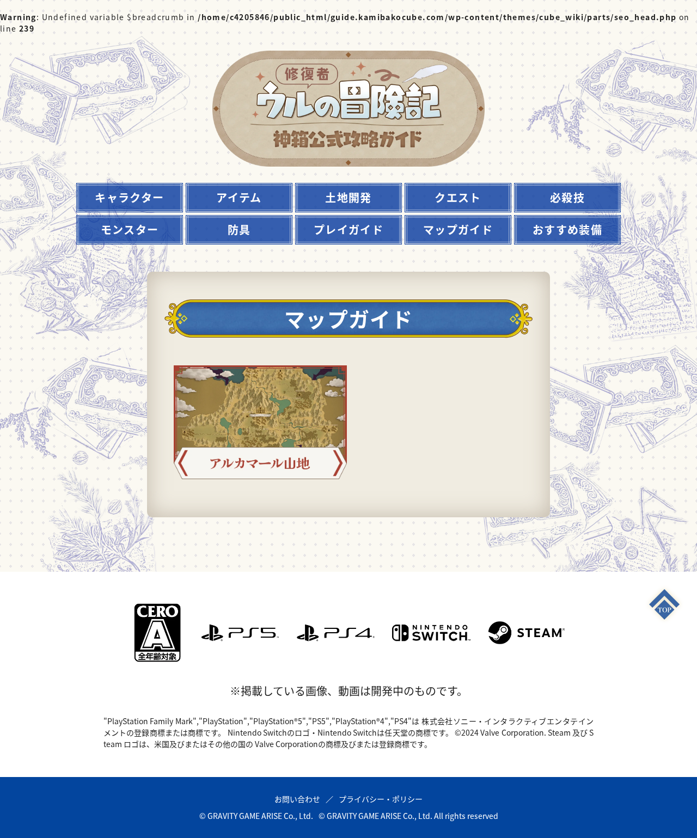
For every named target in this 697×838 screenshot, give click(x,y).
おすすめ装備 (567, 229)
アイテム (239, 197)
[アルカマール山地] (260, 422)
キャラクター (129, 197)
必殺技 (567, 197)
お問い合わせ (297, 798)
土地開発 (348, 197)
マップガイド (458, 229)
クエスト (458, 197)
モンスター (130, 229)
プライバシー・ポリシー (381, 798)
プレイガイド (348, 229)
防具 (239, 229)
